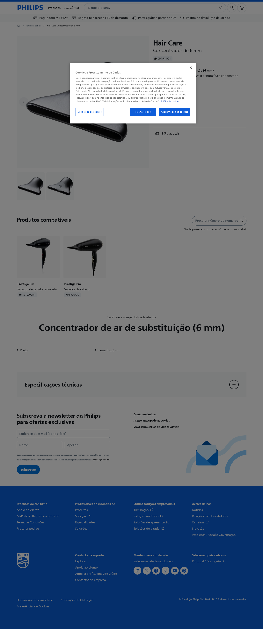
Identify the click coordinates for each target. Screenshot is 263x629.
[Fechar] (190, 67)
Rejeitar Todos (143, 112)
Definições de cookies (90, 112)
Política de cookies (170, 101)
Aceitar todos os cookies (174, 112)
